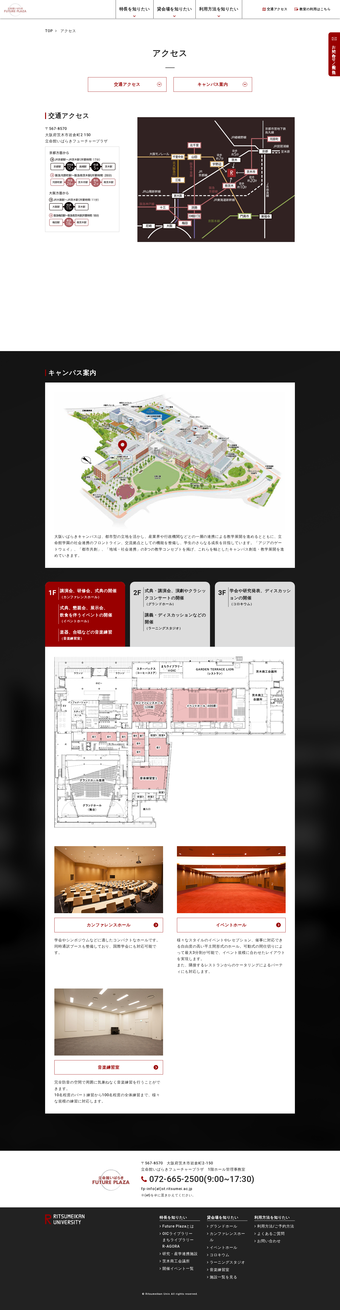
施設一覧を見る (223, 1277)
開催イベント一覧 (178, 1268)
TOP (49, 31)
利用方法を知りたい (219, 8)
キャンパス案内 (213, 84)
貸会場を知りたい (174, 8)
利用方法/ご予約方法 (275, 1226)
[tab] (85, 614)
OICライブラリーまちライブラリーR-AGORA (178, 1239)
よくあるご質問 (271, 1233)
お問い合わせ (269, 1241)
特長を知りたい (134, 8)
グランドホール (223, 1226)
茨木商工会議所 (176, 1261)
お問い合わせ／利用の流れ (334, 56)
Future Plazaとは (178, 1226)
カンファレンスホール (109, 924)
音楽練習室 (109, 1067)
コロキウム (219, 1255)
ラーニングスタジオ (227, 1262)
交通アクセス (277, 9)
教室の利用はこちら (315, 9)
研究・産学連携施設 (180, 1254)
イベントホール (231, 924)
